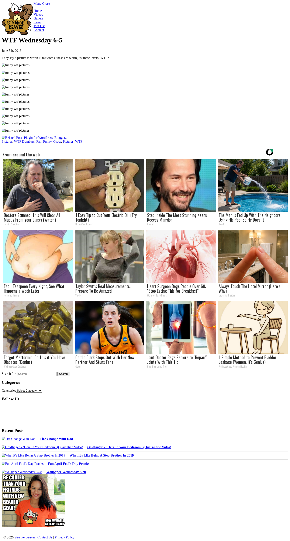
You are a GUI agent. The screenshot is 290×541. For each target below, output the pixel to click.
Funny (47, 141)
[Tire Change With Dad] (18, 439)
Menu (37, 3)
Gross (57, 141)
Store (37, 22)
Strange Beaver (24, 537)
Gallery (39, 18)
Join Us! (39, 26)
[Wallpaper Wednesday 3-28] (22, 472)
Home (38, 11)
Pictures (7, 141)
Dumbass (28, 141)
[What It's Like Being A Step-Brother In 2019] (33, 455)
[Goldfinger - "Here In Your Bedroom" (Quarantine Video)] (42, 447)
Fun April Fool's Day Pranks (68, 463)
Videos (38, 14)
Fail (38, 141)
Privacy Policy (64, 537)
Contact (39, 30)
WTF (17, 141)
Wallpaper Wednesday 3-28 (66, 472)
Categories (9, 390)
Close (46, 3)
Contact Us (44, 537)
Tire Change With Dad (56, 439)
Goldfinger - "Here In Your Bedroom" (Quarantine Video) (129, 447)
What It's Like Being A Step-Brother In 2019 (101, 455)
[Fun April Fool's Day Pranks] (23, 464)
